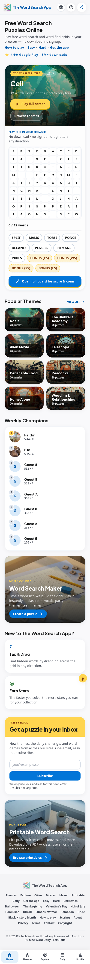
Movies (51, 895)
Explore (25, 895)
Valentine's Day (56, 906)
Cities (38, 895)
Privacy (23, 923)
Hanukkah (12, 912)
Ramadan (67, 912)
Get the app (59, 47)
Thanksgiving (32, 906)
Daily (16, 901)
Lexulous (59, 940)
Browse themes (26, 116)
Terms (36, 923)
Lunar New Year (46, 912)
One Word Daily (40, 940)
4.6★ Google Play (24, 54)
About (78, 917)
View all (76, 302)
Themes (11, 895)
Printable (78, 895)
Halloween (12, 906)
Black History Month (22, 917)
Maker (63, 895)
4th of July (78, 906)
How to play (14, 47)
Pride (81, 912)
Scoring (65, 917)
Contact (49, 923)
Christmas (70, 901)
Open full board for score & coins (45, 281)
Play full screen (30, 104)
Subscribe (45, 776)
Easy (31, 47)
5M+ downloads (54, 54)
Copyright (65, 923)
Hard (42, 47)
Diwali (27, 912)
